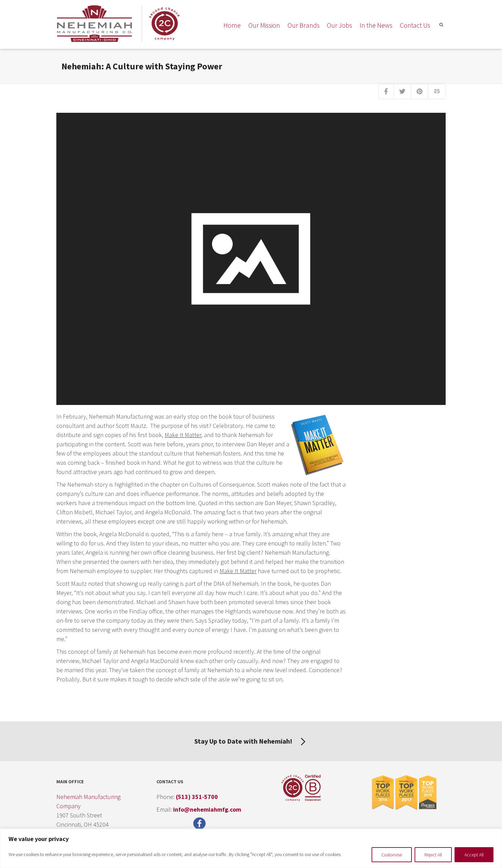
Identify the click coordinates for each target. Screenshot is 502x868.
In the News (376, 25)
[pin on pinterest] (419, 91)
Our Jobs (339, 25)
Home (232, 25)
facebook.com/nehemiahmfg (201, 823)
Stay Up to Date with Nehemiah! (244, 741)
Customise (391, 855)
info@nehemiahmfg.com (207, 809)
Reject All (433, 855)
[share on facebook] (386, 91)
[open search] (440, 26)
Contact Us (415, 25)
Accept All (474, 855)
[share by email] (437, 91)
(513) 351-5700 (197, 797)
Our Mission (264, 25)
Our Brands (304, 25)
